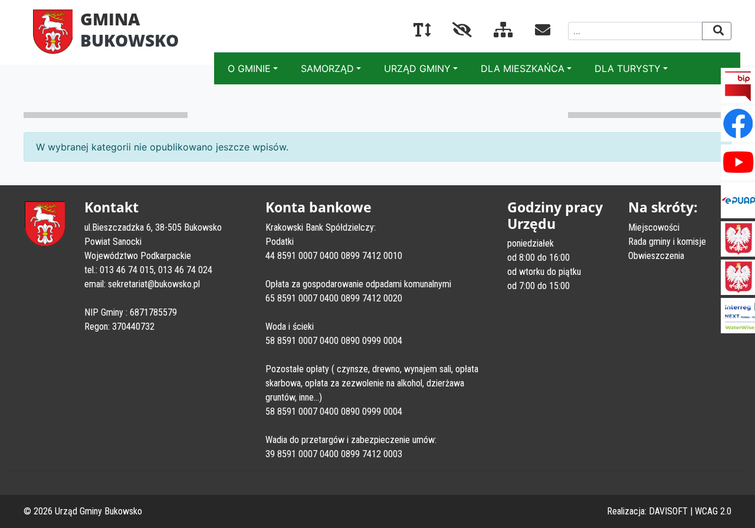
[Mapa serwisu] (494, 32)
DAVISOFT (668, 511)
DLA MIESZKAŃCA (522, 68)
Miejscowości (654, 227)
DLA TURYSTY (628, 68)
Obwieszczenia (656, 255)
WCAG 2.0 (713, 511)
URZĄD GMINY (417, 68)
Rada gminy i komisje (667, 241)
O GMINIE (249, 68)
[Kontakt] (533, 32)
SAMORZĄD (327, 68)
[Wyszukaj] (716, 31)
